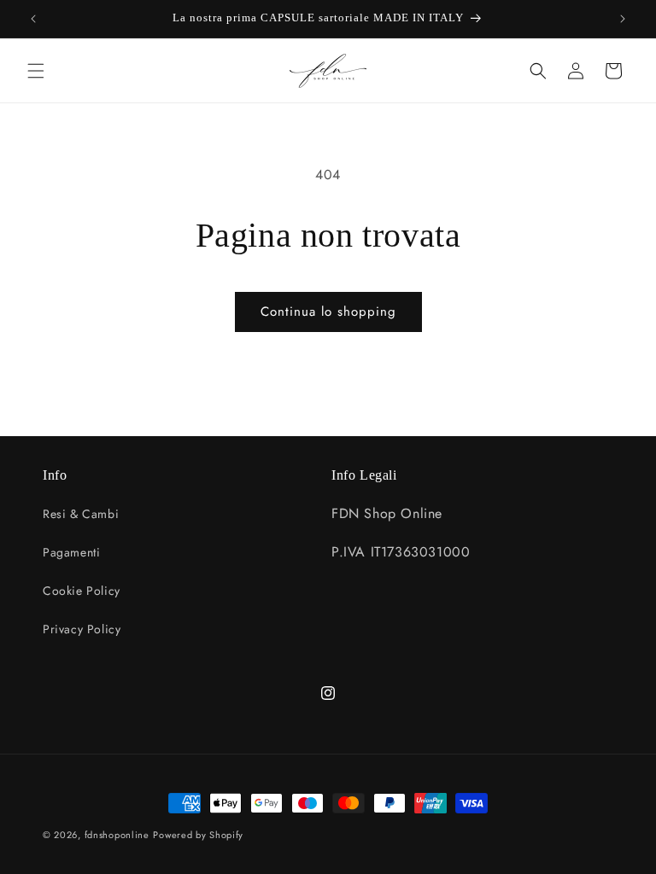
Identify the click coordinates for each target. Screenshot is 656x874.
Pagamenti (71, 552)
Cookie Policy (81, 590)
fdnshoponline (117, 835)
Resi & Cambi (81, 513)
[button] (36, 71)
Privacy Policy (81, 629)
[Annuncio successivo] (622, 19)
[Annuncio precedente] (33, 19)
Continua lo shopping (328, 311)
